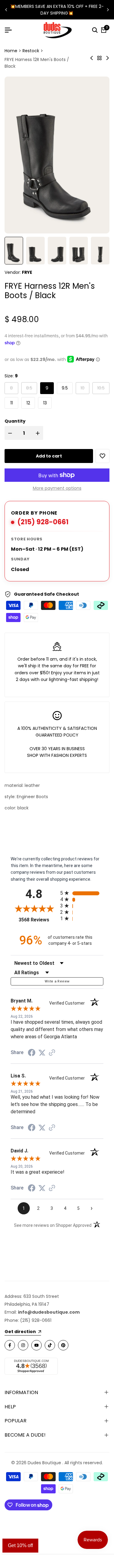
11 (11, 403)
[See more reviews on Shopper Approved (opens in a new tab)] (52, 1052)
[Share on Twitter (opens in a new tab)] (42, 1053)
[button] (102, 456)
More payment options (57, 488)
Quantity (15, 421)
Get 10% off (20, 1545)
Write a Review (57, 981)
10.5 (103, 388)
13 (45, 403)
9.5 (65, 388)
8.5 (31, 388)
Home (11, 51)
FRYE (27, 272)
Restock (30, 51)
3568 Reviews (38, 920)
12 (28, 403)
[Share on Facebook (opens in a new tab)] (31, 1052)
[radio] (82, 893)
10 (84, 388)
